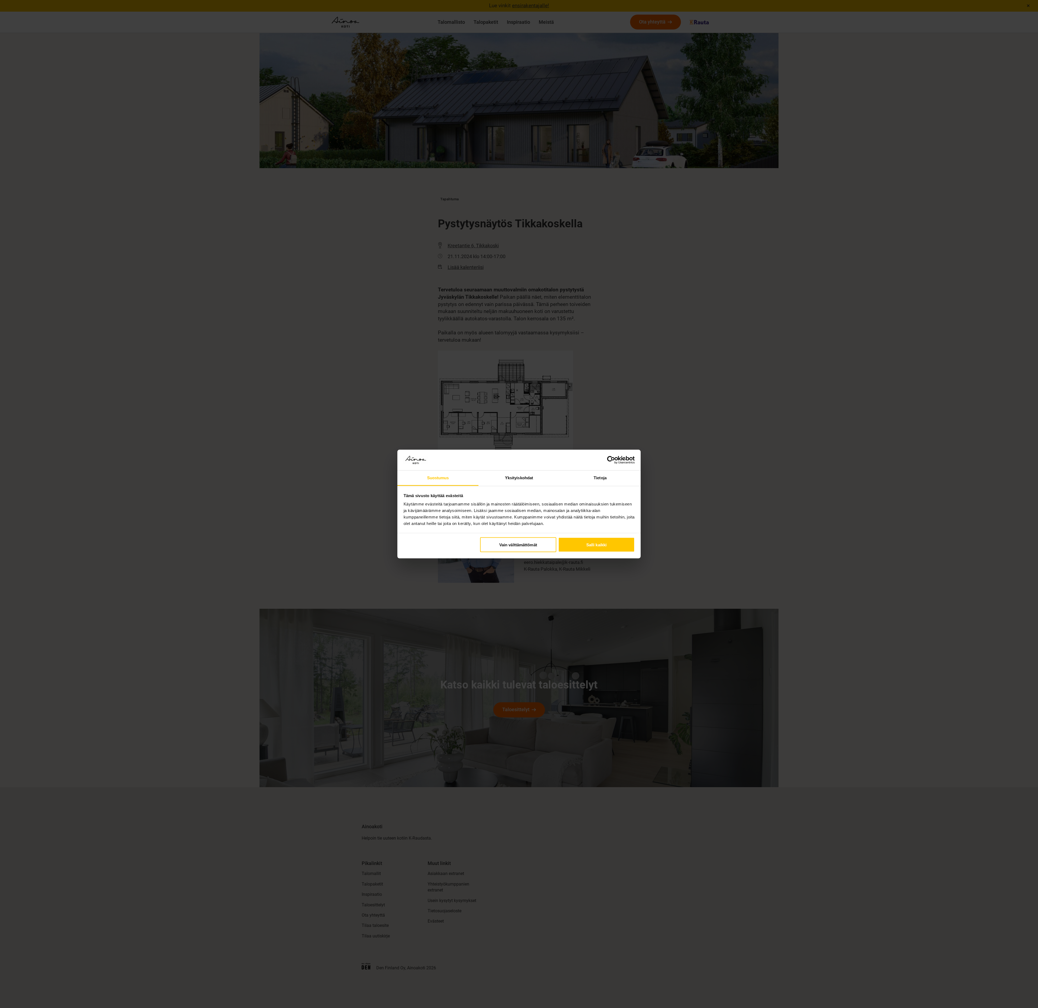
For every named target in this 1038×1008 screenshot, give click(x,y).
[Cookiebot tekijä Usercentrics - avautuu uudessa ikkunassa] (611, 460)
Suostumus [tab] (438, 477)
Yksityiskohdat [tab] (519, 477)
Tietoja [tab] (600, 477)
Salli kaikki (596, 544)
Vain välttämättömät (518, 544)
